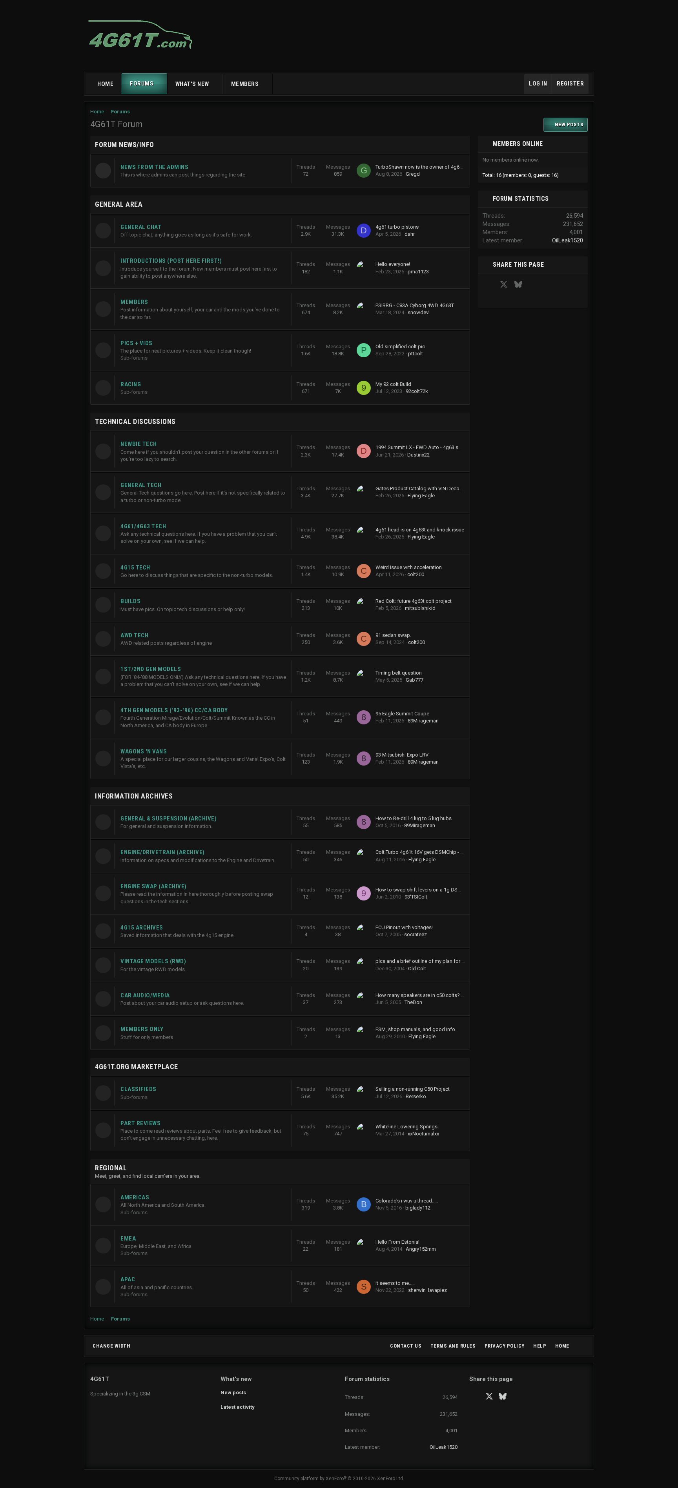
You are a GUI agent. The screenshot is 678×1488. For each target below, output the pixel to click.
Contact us (405, 1346)
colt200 (415, 574)
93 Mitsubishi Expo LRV (401, 755)
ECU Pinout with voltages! (404, 927)
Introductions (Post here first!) (171, 260)
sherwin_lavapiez (427, 1290)
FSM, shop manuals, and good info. (415, 1029)
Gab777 (414, 680)
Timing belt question (398, 673)
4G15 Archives (141, 927)
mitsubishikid (420, 608)
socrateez (415, 934)
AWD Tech (134, 635)
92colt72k (417, 391)
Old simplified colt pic (400, 346)
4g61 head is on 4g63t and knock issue (419, 530)
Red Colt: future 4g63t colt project (413, 601)
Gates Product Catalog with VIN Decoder (421, 488)
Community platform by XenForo (339, 1478)
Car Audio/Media (145, 995)
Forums (141, 83)
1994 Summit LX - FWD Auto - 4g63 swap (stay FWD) (434, 447)
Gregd (413, 174)
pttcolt (415, 354)
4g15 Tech (135, 567)
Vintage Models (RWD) (153, 961)
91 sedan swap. (393, 635)
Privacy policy (505, 1346)
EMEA (128, 1238)
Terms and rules (453, 1346)
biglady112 (417, 1208)
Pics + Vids (136, 343)
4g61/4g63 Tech (143, 526)
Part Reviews (140, 1123)
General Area (118, 204)
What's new (192, 83)
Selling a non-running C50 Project (412, 1089)
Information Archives (134, 796)
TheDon (413, 1002)
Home (105, 83)
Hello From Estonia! (397, 1242)
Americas (134, 1197)
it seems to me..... (395, 1283)
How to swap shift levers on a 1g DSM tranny (426, 890)
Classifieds (138, 1089)
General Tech (140, 485)
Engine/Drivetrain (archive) (162, 852)
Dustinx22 (418, 455)
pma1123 (418, 272)
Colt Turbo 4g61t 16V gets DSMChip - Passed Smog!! (434, 852)
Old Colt (417, 968)
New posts (233, 1392)
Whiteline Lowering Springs (406, 1127)
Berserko (416, 1096)
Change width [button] (111, 1346)
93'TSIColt (416, 897)
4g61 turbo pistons (397, 227)
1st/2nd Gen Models (150, 669)
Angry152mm (421, 1249)
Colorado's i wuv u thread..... (406, 1201)
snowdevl (419, 312)
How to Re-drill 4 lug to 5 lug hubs (413, 818)
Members (245, 83)
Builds (130, 601)
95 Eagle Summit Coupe (402, 714)
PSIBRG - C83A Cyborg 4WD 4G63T (414, 305)
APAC (127, 1279)
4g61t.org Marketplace (136, 1066)
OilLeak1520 (567, 240)
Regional (111, 1168)
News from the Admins (154, 167)
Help (539, 1346)
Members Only (141, 1029)
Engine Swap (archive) (153, 886)
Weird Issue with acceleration (408, 567)
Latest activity (238, 1407)
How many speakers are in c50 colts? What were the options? (445, 995)
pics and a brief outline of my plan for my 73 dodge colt (438, 961)
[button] (161, 84)
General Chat (140, 227)
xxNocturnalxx (423, 1134)
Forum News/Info (124, 144)
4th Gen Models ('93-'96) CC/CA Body (174, 710)
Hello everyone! (392, 264)
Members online (518, 143)
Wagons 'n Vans (143, 751)
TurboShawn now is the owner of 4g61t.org (424, 167)
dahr (410, 234)
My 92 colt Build (393, 384)
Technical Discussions (135, 421)
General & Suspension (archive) (168, 818)
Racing (130, 384)
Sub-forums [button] (134, 358)
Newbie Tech (138, 443)
